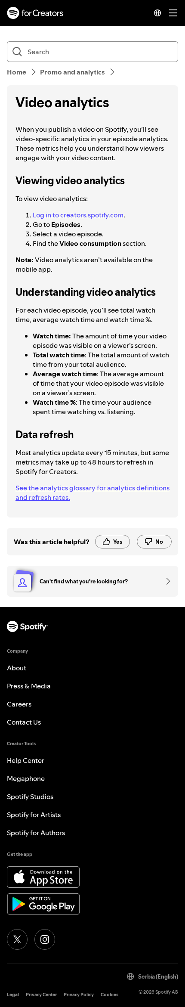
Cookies (109, 995)
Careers (19, 704)
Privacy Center (41, 995)
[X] (17, 939)
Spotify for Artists (34, 814)
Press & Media (29, 686)
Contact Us (24, 722)
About (16, 667)
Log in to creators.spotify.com (78, 215)
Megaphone (26, 778)
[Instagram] (44, 939)
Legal (13, 995)
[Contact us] (165, 581)
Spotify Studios (30, 796)
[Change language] (157, 13)
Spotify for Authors (36, 832)
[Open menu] (173, 13)
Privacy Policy (79, 995)
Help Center (25, 760)
